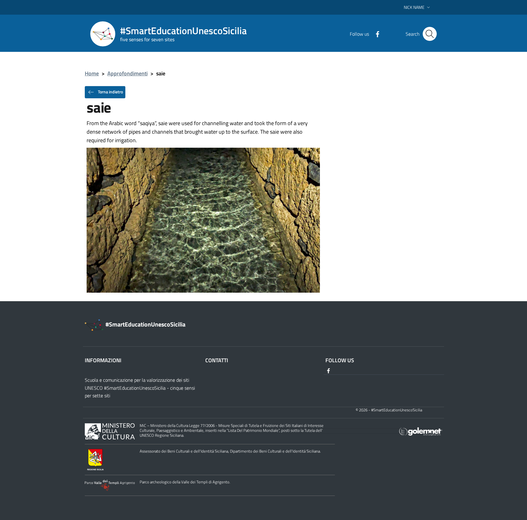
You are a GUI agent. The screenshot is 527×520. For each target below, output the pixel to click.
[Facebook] (375, 33)
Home (92, 73)
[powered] (420, 431)
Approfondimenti (127, 73)
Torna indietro (110, 91)
